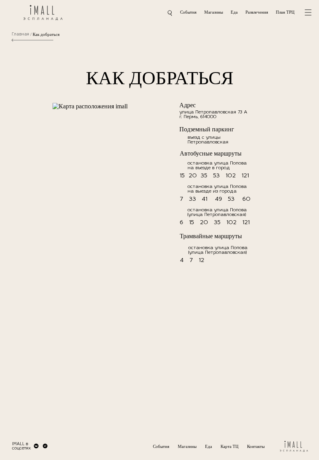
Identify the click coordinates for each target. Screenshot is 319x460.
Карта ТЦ (229, 446)
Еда (234, 12)
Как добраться (46, 34)
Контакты (256, 446)
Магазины (213, 12)
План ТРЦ (285, 12)
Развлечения (256, 12)
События (188, 12)
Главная (20, 34)
